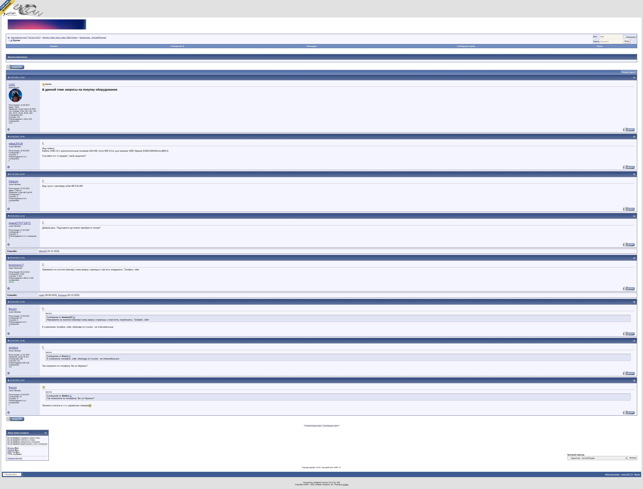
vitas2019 (16, 143)
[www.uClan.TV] (47, 20)
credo (41, 295)
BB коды (10, 448)
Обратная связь (612, 474)
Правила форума (14, 458)
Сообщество (176, 46)
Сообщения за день (466, 46)
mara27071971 (20, 223)
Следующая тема (330, 425)
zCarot (345, 484)
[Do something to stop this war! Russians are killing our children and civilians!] (7, 7)
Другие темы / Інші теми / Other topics (60, 37)
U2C (12, 84)
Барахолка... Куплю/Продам (93, 37)
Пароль (596, 41)
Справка (54, 46)
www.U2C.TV (627, 474)
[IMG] (9, 452)
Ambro (13, 348)
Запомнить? (631, 37)
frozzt (13, 309)
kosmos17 (16, 265)
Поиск (599, 46)
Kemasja (62, 295)
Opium (13, 181)
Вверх (637, 474)
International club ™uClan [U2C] (25, 37)
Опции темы (627, 72)
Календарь (312, 46)
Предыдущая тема (313, 425)
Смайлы (10, 450)
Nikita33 (43, 251)
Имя (595, 37)
